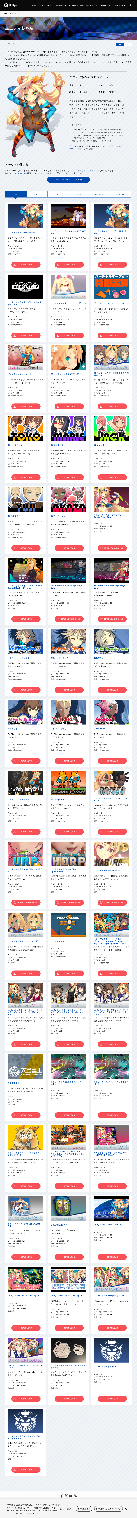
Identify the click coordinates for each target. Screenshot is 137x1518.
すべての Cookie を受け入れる (108, 1508)
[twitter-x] (66, 1496)
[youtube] (71, 1496)
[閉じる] (125, 1509)
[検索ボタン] (130, 5)
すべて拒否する (83, 1508)
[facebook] (62, 1496)
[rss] (75, 1496)
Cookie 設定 (65, 1508)
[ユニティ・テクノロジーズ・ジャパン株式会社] (10, 5)
